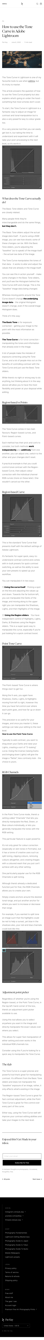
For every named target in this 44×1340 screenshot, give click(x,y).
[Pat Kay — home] (22, 4)
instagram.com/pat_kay (15, 1212)
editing (31, 81)
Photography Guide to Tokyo (16, 1245)
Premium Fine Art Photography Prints (21, 1309)
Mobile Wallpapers (12, 1253)
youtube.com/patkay (14, 1216)
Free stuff (9, 1293)
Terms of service (11, 1272)
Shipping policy (11, 1280)
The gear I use (11, 1301)
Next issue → (37, 1179)
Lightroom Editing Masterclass (17, 1237)
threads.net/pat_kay (14, 1220)
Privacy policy (10, 1268)
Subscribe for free (22, 1163)
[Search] (37, 3)
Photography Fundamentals (16, 1233)
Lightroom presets (12, 1257)
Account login (10, 1305)
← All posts (6, 1179)
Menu (4, 4)
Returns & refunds (12, 1276)
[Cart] (41, 3)
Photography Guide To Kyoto (16, 1249)
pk (3, 21)
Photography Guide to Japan (16, 1241)
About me (9, 1297)
